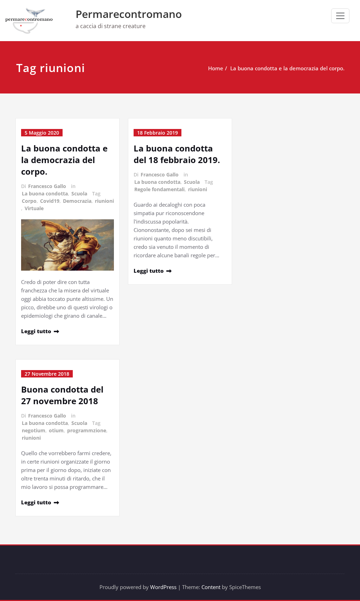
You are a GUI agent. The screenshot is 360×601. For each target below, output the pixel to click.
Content (210, 586)
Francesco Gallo (47, 186)
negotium (33, 430)
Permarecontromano (129, 14)
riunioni (104, 201)
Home (215, 68)
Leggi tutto (36, 331)
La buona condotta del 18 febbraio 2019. (177, 154)
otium (56, 430)
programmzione (86, 430)
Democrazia (77, 201)
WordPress (163, 586)
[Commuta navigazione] (340, 15)
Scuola (79, 193)
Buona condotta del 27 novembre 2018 (62, 395)
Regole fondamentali (159, 189)
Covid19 (49, 201)
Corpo (29, 201)
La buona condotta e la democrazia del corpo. (287, 68)
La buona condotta (45, 193)
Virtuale (34, 208)
